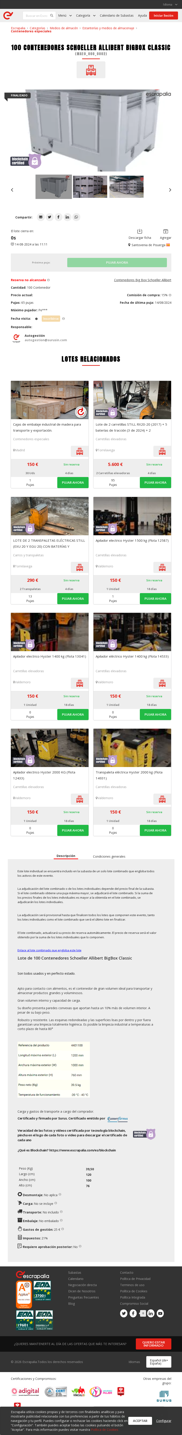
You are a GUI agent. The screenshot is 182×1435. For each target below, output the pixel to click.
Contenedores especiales (31, 31)
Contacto (126, 1273)
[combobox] (158, 1362)
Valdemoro (105, 566)
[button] (41, 217)
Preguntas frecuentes (83, 1297)
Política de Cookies (133, 1291)
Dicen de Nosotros (81, 1291)
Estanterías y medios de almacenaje (108, 28)
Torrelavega (106, 450)
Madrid (20, 450)
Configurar (163, 1421)
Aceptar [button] (140, 1421)
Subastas (74, 1273)
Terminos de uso (132, 1285)
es (82, 1150)
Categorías (37, 28)
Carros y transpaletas (28, 555)
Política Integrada (132, 1297)
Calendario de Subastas (117, 15)
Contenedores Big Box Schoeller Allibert (142, 280)
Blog (71, 1303)
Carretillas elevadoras (111, 439)
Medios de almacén (64, 28)
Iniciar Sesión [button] (163, 15)
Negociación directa (82, 1285)
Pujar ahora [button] (73, 482)
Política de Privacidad (135, 1279)
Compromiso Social (134, 1303)
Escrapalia (18, 28)
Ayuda (142, 15)
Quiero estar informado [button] (153, 1343)
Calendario (75, 1279)
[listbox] (170, 4)
